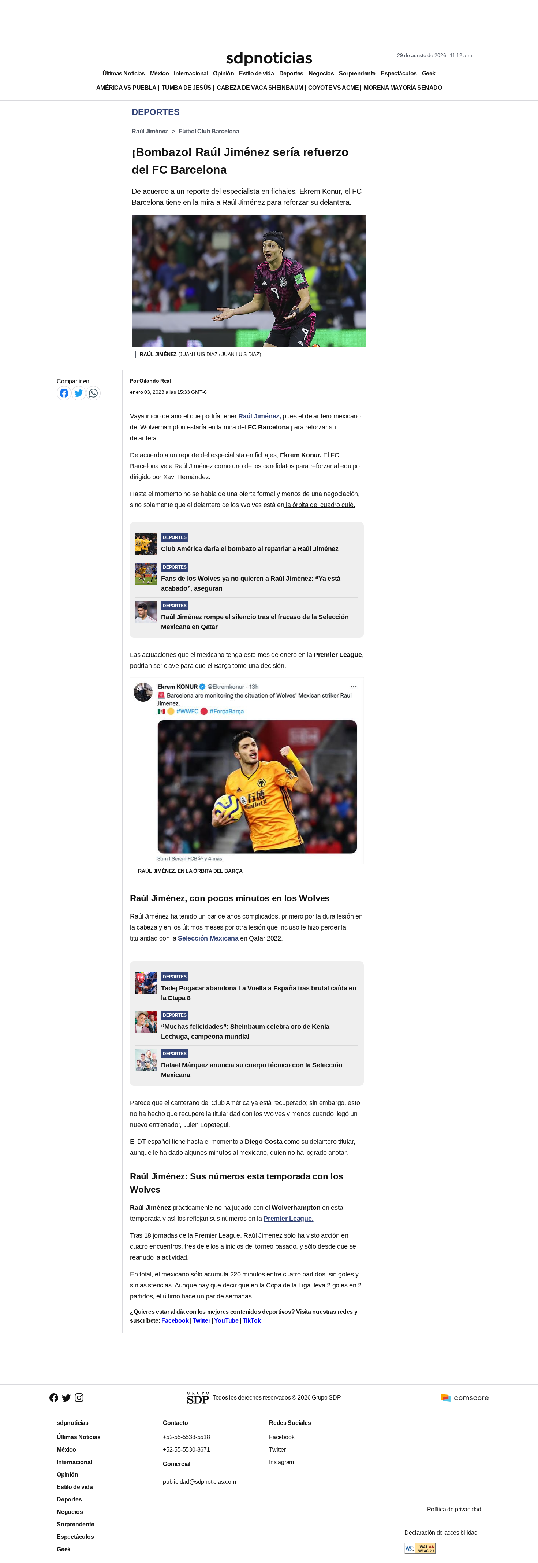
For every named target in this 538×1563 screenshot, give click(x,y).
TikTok (252, 1321)
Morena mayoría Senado (403, 88)
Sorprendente (357, 73)
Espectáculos (399, 73)
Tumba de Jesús (187, 88)
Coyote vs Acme (333, 88)
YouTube (226, 1321)
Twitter (201, 1321)
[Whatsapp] (93, 393)
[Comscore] (465, 1397)
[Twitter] (78, 393)
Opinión (223, 73)
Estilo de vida (256, 73)
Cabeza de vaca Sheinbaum (260, 88)
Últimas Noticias (123, 73)
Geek (429, 73)
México (159, 73)
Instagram (281, 1462)
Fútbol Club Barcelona (209, 131)
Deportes (291, 73)
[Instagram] (79, 1397)
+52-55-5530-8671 (186, 1449)
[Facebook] (64, 393)
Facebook (174, 1321)
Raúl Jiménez (150, 131)
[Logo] (269, 59)
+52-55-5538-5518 (186, 1437)
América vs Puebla (126, 88)
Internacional (191, 73)
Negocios (321, 73)
